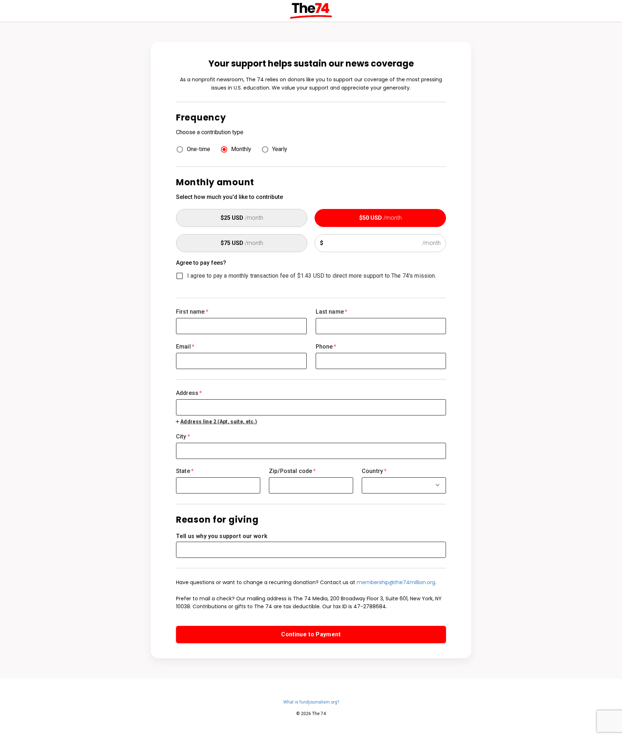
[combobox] (311, 403)
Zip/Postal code (292, 471)
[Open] (437, 485)
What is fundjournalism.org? (311, 702)
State (185, 471)
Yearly (279, 149)
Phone (326, 346)
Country (374, 471)
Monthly (241, 149)
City (183, 436)
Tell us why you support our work (221, 536)
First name (192, 311)
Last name (332, 311)
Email (185, 346)
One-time (198, 149)
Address (189, 393)
